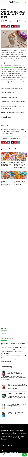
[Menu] (2, 2)
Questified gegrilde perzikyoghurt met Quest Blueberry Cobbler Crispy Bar (19, 165)
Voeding (3, 9)
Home (2, 6)
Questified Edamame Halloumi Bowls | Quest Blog (20, 183)
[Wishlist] (10, 455)
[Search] (25, 2)
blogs (6, 6)
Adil (6, 20)
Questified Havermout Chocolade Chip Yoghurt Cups (6, 184)
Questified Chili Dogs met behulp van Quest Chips (7, 164)
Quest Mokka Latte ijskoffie (9, 67)
